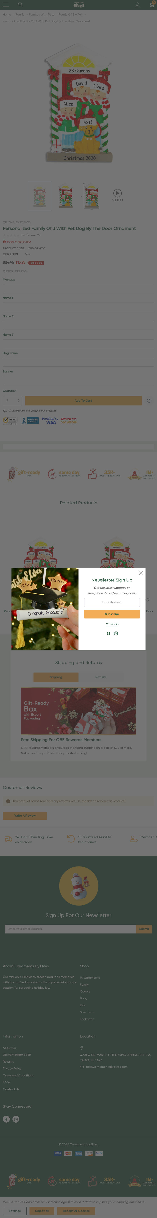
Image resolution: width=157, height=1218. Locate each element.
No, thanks (112, 624)
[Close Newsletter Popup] (141, 573)
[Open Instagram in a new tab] (116, 634)
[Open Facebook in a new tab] (108, 634)
